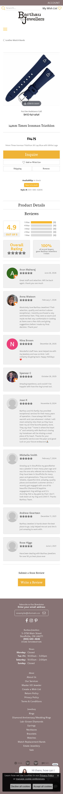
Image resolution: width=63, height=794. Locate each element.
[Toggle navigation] (5, 29)
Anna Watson (27, 296)
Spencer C (25, 373)
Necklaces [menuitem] (31, 729)
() (54, 222)
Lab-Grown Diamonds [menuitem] (31, 721)
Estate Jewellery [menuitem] (31, 745)
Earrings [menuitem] (31, 725)
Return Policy (31, 693)
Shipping (17, 168)
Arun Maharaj (28, 269)
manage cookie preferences (30, 779)
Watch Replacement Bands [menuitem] (31, 741)
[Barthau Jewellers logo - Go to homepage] (31, 18)
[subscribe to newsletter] (44, 613)
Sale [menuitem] (31, 749)
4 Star (27, 225)
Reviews (32, 213)
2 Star (27, 232)
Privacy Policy (31, 697)
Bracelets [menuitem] (31, 733)
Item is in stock (31, 185)
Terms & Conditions (31, 701)
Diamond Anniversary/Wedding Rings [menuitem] (31, 717)
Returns (46, 168)
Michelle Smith (28, 455)
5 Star (27, 222)
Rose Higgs (26, 542)
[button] (53, 2)
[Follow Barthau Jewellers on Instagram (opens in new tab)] (31, 620)
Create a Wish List (31, 689)
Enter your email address (31, 606)
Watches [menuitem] (31, 737)
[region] (31, 79)
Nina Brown (26, 340)
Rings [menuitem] (31, 713)
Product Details (31, 205)
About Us (31, 677)
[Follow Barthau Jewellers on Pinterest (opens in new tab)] (36, 620)
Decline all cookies (20, 786)
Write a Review (31, 582)
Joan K (23, 400)
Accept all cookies (43, 786)
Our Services (31, 681)
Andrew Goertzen (30, 512)
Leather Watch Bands (15, 40)
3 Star (27, 228)
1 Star (27, 235)
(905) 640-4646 (31, 114)
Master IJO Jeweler (31, 685)
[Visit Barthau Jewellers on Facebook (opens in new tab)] (27, 620)
